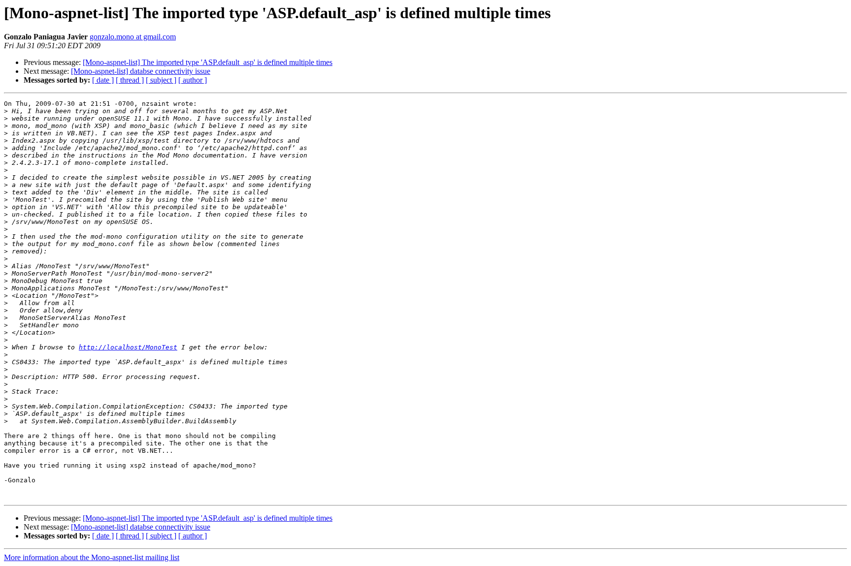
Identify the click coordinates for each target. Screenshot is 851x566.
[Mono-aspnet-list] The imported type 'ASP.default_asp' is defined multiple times (207, 62)
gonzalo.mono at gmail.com (133, 36)
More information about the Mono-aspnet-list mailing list (91, 557)
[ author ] (192, 80)
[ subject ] (161, 80)
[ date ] (103, 80)
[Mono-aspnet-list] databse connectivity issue (140, 71)
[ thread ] (130, 80)
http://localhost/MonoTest (128, 347)
